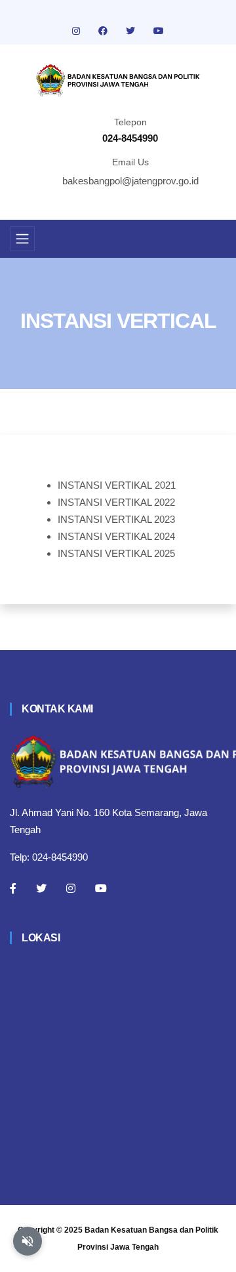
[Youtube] (101, 888)
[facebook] (104, 31)
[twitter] (132, 31)
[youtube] (159, 31)
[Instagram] (71, 888)
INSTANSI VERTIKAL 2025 (116, 553)
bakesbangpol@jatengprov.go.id (130, 180)
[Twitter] (41, 888)
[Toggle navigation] (22, 238)
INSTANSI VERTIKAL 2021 (117, 485)
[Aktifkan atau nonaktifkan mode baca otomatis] (27, 1241)
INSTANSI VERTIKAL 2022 (116, 502)
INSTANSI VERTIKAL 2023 (116, 519)
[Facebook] (13, 888)
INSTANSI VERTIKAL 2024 (116, 536)
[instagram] (77, 31)
